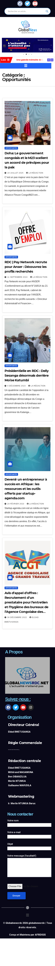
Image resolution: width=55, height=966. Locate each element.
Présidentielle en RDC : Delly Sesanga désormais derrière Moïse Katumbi (27, 375)
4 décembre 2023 (16, 386)
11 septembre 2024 (17, 277)
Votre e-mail (14, 832)
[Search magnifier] (47, 11)
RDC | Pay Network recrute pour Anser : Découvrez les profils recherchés (26, 266)
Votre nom (13, 820)
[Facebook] (8, 707)
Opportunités (11, 148)
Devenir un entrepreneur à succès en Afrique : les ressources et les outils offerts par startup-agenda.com (26, 488)
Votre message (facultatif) (21, 855)
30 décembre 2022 (17, 617)
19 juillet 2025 (15, 173)
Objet (10, 844)
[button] (4, 45)
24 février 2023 (16, 504)
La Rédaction (36, 173)
